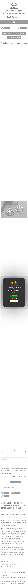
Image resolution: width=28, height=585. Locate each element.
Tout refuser (14, 298)
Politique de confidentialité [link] (14, 303)
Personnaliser (14, 300)
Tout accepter (14, 295)
